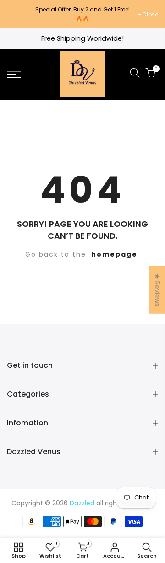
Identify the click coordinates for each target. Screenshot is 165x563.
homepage (114, 254)
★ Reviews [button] (157, 289)
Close (19, 14)
